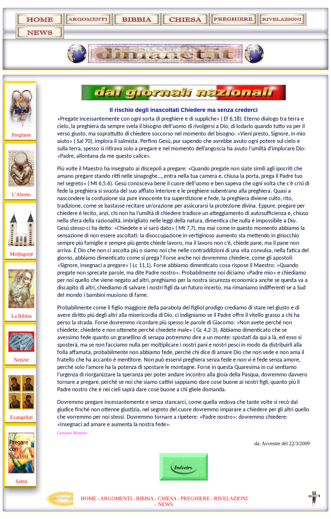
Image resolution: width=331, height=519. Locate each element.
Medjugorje (21, 254)
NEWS (165, 504)
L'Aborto (21, 194)
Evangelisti (21, 417)
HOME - (90, 498)
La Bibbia (21, 316)
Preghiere (21, 135)
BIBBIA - (147, 498)
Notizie (21, 359)
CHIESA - (168, 498)
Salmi (21, 481)
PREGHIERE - (197, 498)
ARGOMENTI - (117, 498)
